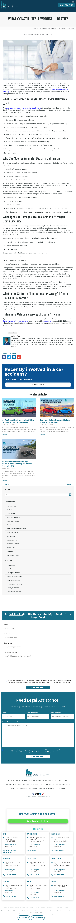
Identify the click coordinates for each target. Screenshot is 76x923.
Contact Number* (9, 634)
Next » (69, 484)
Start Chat (38, 918)
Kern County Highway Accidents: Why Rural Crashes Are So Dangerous (55, 421)
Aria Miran (15, 336)
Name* (6, 624)
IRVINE (5, 834)
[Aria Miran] (6, 346)
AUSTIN (53, 881)
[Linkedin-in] (40, 794)
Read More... (5, 434)
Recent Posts (12, 333)
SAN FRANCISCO (32, 834)
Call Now (25, 918)
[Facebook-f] (33, 794)
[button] (73, 2)
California (16, 321)
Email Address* (8, 643)
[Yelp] (43, 794)
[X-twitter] (38, 794)
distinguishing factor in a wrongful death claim (23, 108)
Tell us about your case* (11, 652)
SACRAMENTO (31, 858)
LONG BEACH (7, 858)
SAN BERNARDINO (56, 858)
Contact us (47, 321)
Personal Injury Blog (38, 34)
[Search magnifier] (70, 494)
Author (4, 333)
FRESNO (29, 881)
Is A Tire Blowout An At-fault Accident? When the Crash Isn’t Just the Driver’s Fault (18, 421)
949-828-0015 (16, 614)
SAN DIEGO (6, 881)
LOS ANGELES (55, 834)
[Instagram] (36, 794)
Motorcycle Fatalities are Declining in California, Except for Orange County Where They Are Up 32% (17, 463)
